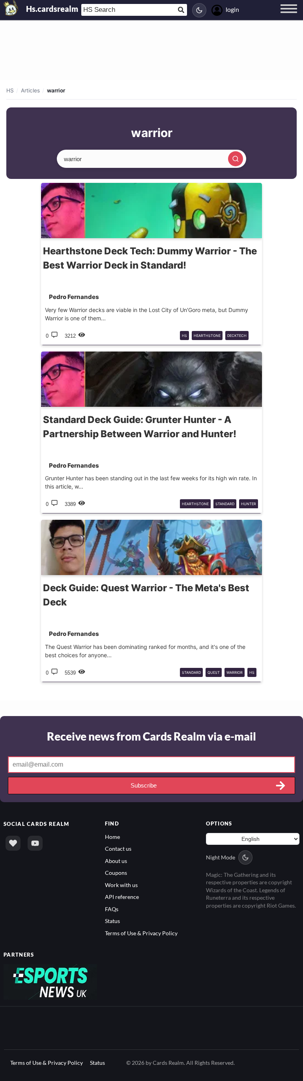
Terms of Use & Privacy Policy (141, 933)
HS (10, 90)
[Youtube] (35, 843)
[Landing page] (11, 8)
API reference (122, 896)
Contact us (118, 848)
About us (116, 860)
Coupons (116, 872)
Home (112, 836)
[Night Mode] (199, 10)
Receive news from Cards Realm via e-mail (151, 736)
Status (112, 920)
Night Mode (220, 857)
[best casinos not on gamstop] (50, 981)
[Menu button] (289, 16)
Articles (30, 90)
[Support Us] (13, 843)
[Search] (235, 158)
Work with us (121, 885)
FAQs (111, 909)
